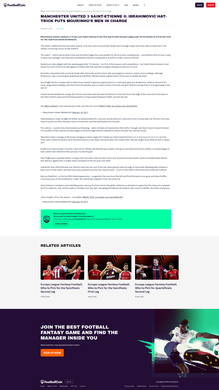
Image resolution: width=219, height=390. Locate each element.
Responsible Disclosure (169, 386)
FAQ (126, 5)
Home (43, 11)
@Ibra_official (50, 106)
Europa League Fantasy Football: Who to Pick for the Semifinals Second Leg (62, 288)
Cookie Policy (141, 386)
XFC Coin (74, 386)
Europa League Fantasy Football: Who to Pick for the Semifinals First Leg (109, 288)
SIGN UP (211, 5)
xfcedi (61, 29)
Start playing (61, 224)
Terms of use (154, 386)
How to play (95, 5)
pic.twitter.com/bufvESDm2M (109, 197)
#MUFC (102, 106)
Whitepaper (64, 386)
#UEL (108, 106)
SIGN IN (199, 5)
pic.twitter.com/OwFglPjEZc (124, 106)
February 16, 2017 (80, 112)
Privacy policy (129, 386)
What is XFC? (113, 5)
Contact (83, 386)
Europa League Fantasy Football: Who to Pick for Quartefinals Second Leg (156, 288)
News (136, 5)
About (80, 5)
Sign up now (52, 352)
